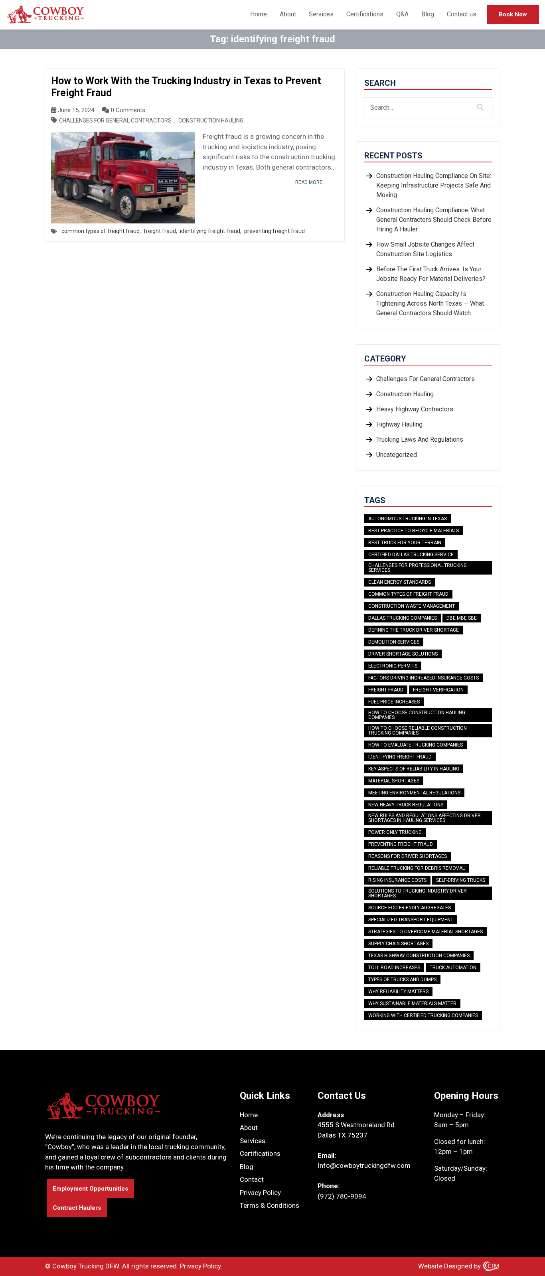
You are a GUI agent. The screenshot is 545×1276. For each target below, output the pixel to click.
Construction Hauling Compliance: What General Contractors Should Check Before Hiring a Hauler (434, 219)
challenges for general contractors (115, 120)
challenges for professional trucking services (417, 568)
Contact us (461, 14)
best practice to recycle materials (413, 530)
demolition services (393, 642)
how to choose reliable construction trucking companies (417, 730)
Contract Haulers (77, 1207)
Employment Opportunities (90, 1188)
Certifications (364, 14)
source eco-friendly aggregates (409, 908)
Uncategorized (396, 454)
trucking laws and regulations (419, 439)
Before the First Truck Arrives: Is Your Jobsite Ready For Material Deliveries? (431, 273)
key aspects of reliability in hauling (413, 769)
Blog (427, 14)
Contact (252, 1179)
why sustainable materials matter (412, 1003)
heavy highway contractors (414, 409)
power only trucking (395, 832)
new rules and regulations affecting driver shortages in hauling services (424, 818)
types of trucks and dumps (402, 979)
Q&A (402, 14)
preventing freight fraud (274, 231)
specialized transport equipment (410, 919)
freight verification (438, 690)
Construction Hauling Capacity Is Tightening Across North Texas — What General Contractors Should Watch (430, 303)
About (288, 14)
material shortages (393, 781)
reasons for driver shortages (407, 856)
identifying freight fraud (210, 231)
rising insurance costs (397, 880)
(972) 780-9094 (342, 1196)
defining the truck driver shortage (413, 630)
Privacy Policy (260, 1193)
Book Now (513, 14)
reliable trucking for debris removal (416, 868)
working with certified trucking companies (423, 1015)
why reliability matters (398, 991)
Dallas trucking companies (402, 618)
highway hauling (399, 424)
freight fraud (160, 231)
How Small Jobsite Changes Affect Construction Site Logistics (425, 249)
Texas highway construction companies (419, 955)
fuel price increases (394, 702)
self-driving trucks (460, 880)
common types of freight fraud (100, 231)
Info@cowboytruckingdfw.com (364, 1165)
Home (258, 14)
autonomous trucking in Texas (407, 518)
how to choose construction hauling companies (416, 715)
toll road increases (394, 967)
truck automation (453, 967)
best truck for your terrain (404, 542)
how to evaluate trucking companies (415, 745)
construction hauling (210, 120)
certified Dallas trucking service (411, 554)
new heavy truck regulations (405, 805)
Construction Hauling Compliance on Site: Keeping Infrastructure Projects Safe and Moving (433, 185)
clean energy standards (399, 582)
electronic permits (392, 666)
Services (321, 14)
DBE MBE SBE (461, 618)
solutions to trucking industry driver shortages (417, 893)
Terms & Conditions (269, 1205)
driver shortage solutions (403, 654)
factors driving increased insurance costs (423, 678)
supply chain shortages (398, 943)
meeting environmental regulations (414, 793)
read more (308, 182)
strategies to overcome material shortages (425, 931)
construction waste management (411, 606)
